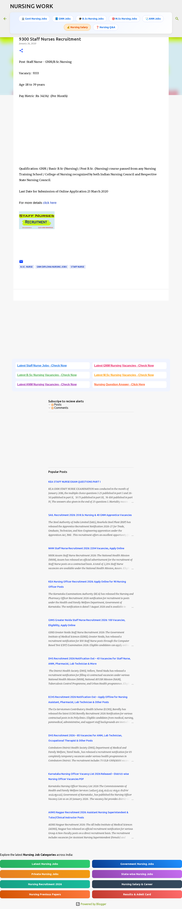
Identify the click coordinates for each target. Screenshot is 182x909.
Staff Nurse (77, 267)
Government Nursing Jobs (137, 863)
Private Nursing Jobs (44, 874)
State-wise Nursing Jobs (137, 874)
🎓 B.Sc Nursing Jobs (91, 18)
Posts (57, 404)
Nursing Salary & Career (137, 884)
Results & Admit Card (137, 894)
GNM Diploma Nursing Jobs (52, 267)
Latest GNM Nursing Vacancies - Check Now (124, 365)
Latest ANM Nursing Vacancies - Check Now (47, 384)
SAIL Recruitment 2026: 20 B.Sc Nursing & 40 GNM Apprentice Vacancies (90, 515)
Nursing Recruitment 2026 (45, 884)
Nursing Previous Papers (45, 894)
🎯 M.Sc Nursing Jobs (124, 18)
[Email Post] (21, 263)
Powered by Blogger (93, 904)
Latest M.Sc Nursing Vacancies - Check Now (124, 375)
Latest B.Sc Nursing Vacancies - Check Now (47, 375)
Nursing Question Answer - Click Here (119, 384)
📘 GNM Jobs (63, 18)
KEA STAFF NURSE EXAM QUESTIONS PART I (74, 481)
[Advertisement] (91, 135)
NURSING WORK (31, 6)
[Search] (177, 18)
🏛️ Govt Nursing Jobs (34, 18)
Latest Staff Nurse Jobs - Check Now (42, 365)
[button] (21, 50)
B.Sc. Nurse (26, 267)
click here (50, 203)
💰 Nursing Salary (77, 27)
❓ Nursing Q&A (105, 27)
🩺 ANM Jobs (153, 18)
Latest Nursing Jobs (45, 863)
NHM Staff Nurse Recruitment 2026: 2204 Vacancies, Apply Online (86, 548)
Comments (60, 407)
